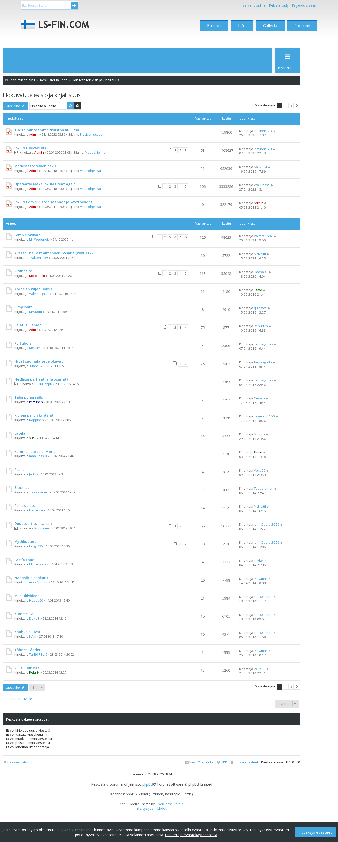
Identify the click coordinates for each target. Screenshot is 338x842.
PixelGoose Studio (169, 804)
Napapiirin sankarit (31, 577)
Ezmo (258, 290)
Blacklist (21, 487)
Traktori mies (39, 257)
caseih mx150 (264, 416)
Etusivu (214, 25)
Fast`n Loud (24, 559)
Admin (34, 134)
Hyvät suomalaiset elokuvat (38, 361)
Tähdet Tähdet (27, 650)
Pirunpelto (23, 271)
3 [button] (291, 105)
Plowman (261, 578)
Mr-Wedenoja (39, 239)
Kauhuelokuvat (27, 631)
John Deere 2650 (266, 524)
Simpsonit (23, 307)
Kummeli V (23, 613)
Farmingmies (263, 344)
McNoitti (260, 254)
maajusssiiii (38, 456)
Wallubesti (262, 185)
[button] (297, 105)
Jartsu (33, 474)
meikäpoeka (38, 582)
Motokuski (37, 275)
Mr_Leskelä (37, 564)
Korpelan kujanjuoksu (33, 289)
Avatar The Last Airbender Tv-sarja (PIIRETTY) (53, 253)
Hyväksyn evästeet (315, 832)
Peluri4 (34, 672)
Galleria (270, 25)
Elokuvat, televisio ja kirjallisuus (41, 95)
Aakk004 (260, 167)
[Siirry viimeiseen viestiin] (274, 131)
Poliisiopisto (24, 505)
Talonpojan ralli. (28, 397)
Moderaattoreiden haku (35, 166)
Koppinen (36, 420)
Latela (19, 433)
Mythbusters (25, 541)
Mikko (258, 560)
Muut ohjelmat (95, 152)
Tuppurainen (39, 492)
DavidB (34, 618)
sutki (32, 438)
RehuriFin (261, 326)
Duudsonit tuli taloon (33, 523)
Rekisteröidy (279, 5)
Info (242, 25)
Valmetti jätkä (39, 293)
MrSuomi (36, 311)
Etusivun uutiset (91, 134)
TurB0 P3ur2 (263, 596)
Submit (74, 5)
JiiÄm (32, 636)
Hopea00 (36, 600)
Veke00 (260, 470)
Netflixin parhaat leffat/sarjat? (41, 379)
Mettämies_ (38, 347)
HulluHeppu (43, 384)
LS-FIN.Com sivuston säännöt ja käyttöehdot (53, 202)
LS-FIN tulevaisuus (30, 148)
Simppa (259, 434)
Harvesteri (37, 510)
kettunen (36, 402)
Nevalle (259, 398)
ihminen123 (263, 131)
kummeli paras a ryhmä (35, 451)
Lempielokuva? (27, 235)
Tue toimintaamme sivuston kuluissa (46, 130)
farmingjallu (263, 362)
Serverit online (254, 5)
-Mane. (34, 366)
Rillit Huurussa (27, 668)
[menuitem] (244, 762)
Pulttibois (22, 343)
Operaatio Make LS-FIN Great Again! (45, 184)
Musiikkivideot (26, 595)
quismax (260, 308)
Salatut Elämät (27, 325)
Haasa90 (261, 272)
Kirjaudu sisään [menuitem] (304, 5)
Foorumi (302, 25)
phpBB (147, 784)
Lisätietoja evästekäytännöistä (191, 834)
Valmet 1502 (263, 236)
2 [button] (285, 105)
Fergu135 (36, 546)
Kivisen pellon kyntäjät (34, 415)
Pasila (19, 469)
